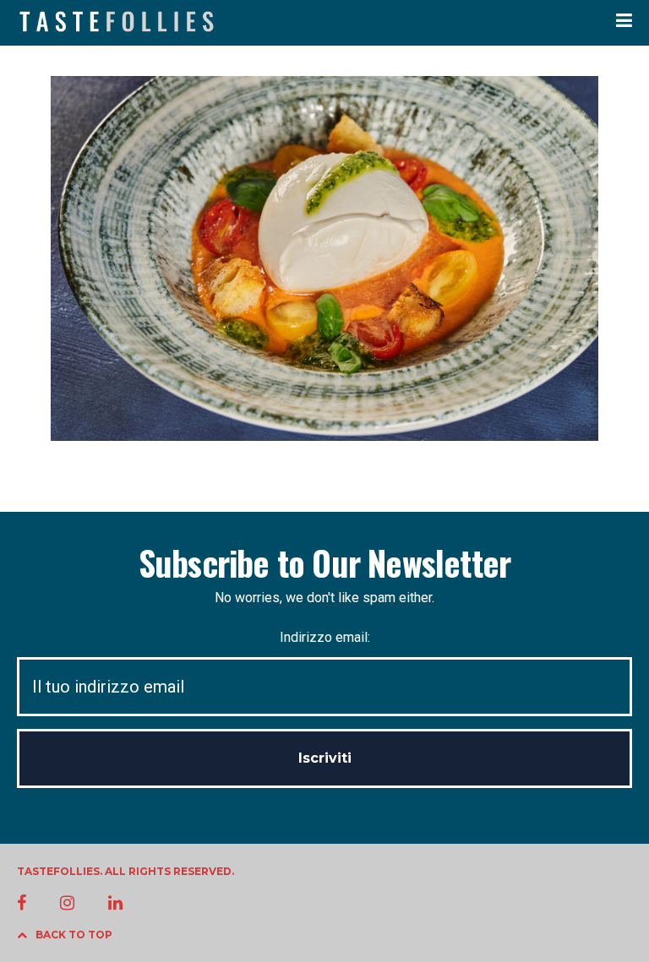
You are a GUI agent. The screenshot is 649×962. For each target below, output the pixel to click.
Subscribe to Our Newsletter (324, 562)
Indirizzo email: (325, 637)
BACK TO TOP (73, 934)
